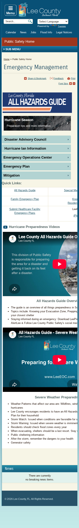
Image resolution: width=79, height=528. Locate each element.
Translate (62, 26)
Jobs (33, 32)
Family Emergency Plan (25, 199)
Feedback (59, 78)
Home (7, 59)
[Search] (30, 21)
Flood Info (46, 32)
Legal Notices (64, 32)
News (23, 32)
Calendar (11, 32)
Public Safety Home (19, 41)
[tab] (36, 139)
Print (73, 78)
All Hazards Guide (24, 190)
